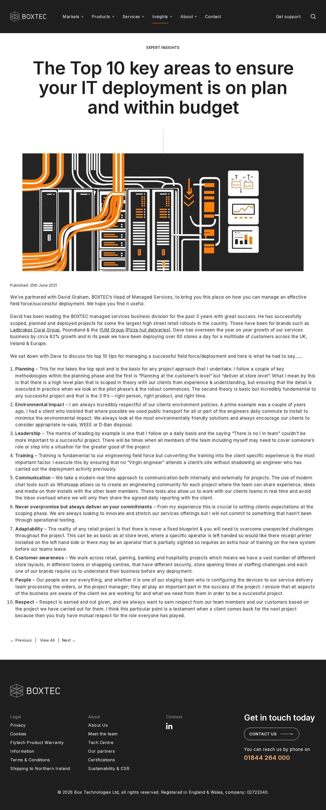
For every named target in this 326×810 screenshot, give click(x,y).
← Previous (21, 640)
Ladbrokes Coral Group (35, 330)
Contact (213, 16)
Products (101, 16)
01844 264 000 (267, 757)
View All (47, 640)
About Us (98, 725)
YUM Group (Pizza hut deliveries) (135, 330)
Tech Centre (101, 742)
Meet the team (103, 733)
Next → (69, 640)
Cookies (18, 733)
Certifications (101, 759)
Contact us (263, 734)
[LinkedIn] (169, 726)
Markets (71, 16)
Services (131, 16)
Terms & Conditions (30, 759)
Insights (160, 16)
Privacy (18, 725)
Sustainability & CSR (108, 768)
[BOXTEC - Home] (28, 16)
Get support (288, 16)
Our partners (101, 751)
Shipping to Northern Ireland (40, 768)
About (186, 16)
